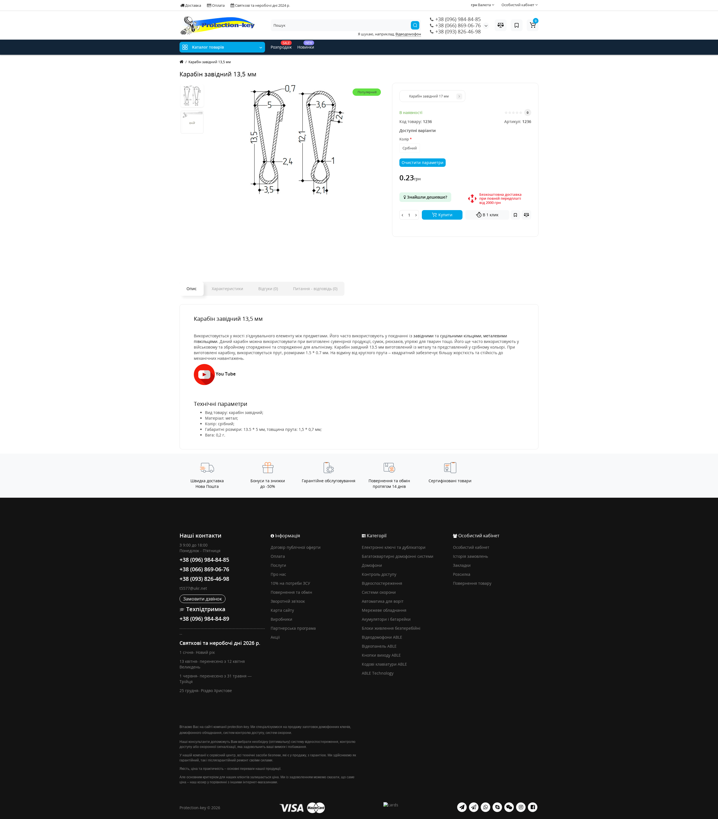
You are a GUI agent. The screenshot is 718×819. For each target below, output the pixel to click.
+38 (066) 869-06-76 (457, 25)
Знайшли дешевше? (426, 197)
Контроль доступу (379, 574)
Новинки (305, 45)
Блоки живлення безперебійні (391, 628)
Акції (275, 637)
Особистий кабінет (471, 547)
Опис (192, 288)
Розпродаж (281, 45)
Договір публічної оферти (296, 547)
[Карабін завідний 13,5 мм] (192, 95)
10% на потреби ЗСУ (290, 583)
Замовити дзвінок (202, 599)
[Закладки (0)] (517, 25)
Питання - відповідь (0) (315, 288)
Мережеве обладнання (384, 610)
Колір (404, 139)
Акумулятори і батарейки (386, 619)
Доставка (192, 5)
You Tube (226, 374)
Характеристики (227, 288)
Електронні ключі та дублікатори (393, 547)
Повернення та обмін (291, 592)
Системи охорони (379, 592)
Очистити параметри (422, 162)
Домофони (372, 565)
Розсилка (461, 574)
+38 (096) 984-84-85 (457, 19)
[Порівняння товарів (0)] (501, 25)
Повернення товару (472, 583)
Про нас (278, 574)
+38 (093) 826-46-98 (457, 31)
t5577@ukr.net (193, 588)
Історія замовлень (470, 556)
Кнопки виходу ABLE (381, 655)
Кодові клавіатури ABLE (384, 664)
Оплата (218, 5)
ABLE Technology (377, 673)
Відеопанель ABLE (379, 646)
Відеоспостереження (382, 583)
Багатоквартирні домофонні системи (397, 556)
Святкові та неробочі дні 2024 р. (262, 5)
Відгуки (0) (268, 288)
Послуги (278, 565)
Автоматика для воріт (383, 601)
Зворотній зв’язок (288, 601)
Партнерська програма (293, 628)
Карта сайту (282, 610)
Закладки (462, 565)
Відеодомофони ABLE (382, 637)
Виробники (281, 619)
